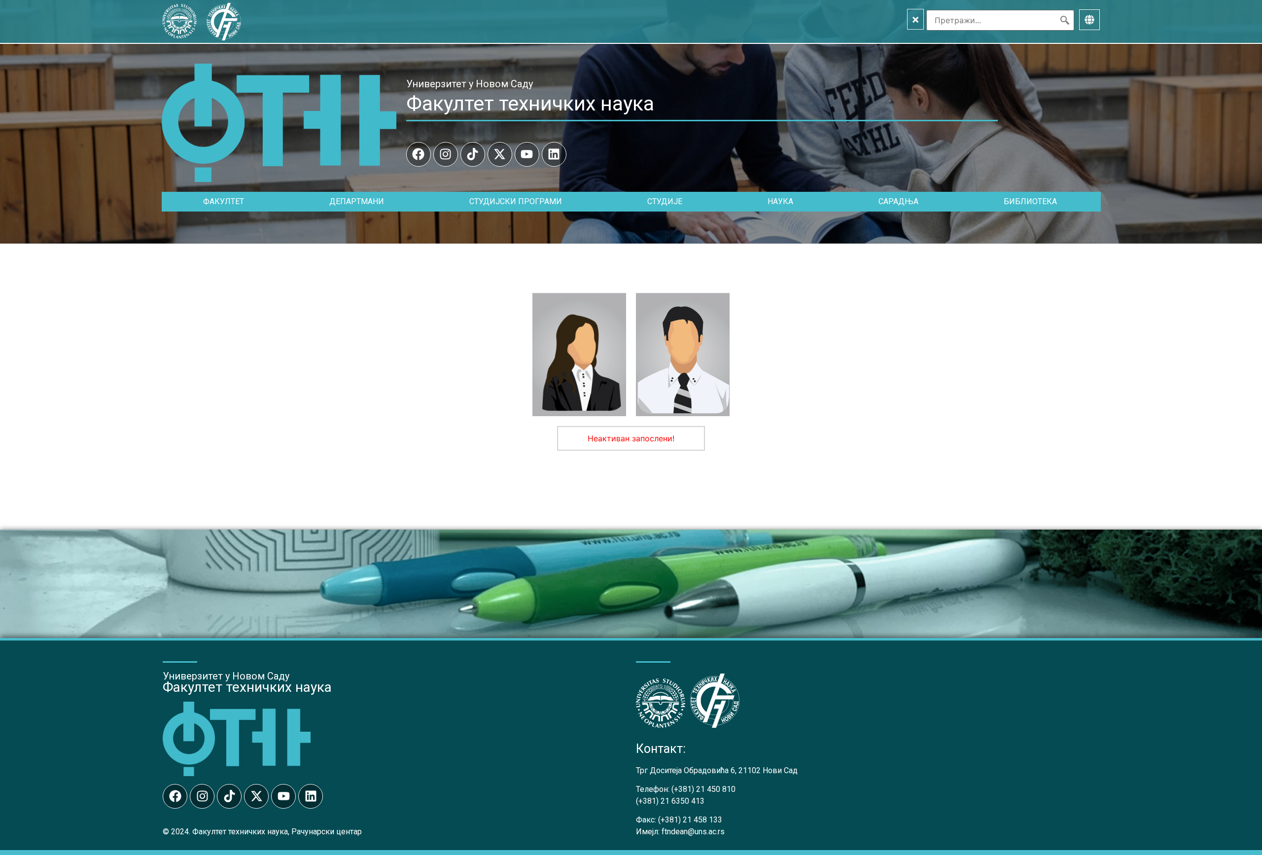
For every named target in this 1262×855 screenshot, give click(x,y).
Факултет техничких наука (530, 103)
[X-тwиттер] (500, 154)
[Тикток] (472, 154)
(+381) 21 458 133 (690, 819)
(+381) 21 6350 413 (670, 801)
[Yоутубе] (527, 154)
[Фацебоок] (418, 154)
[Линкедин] (554, 154)
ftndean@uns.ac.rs (693, 831)
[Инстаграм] (445, 154)
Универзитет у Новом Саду (469, 84)
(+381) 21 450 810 (703, 789)
